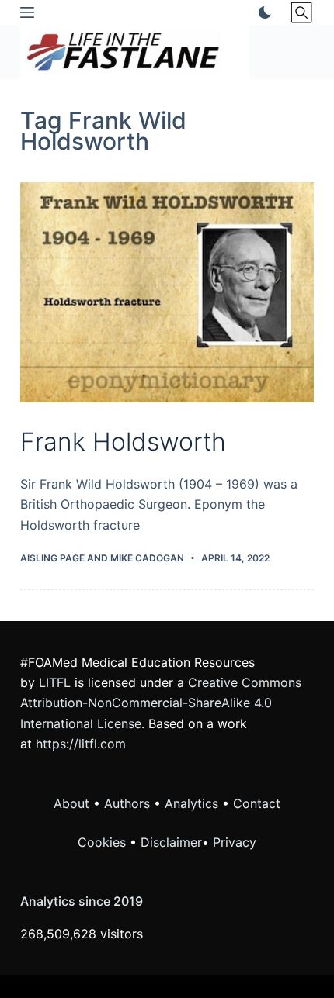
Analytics (191, 803)
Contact (256, 803)
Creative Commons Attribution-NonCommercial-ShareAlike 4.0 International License (160, 703)
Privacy (234, 842)
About (71, 803)
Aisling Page (52, 558)
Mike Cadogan (147, 558)
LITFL (55, 682)
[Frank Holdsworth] (167, 292)
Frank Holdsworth (123, 441)
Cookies (104, 842)
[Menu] (27, 12)
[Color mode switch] (261, 12)
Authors (127, 803)
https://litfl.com (81, 743)
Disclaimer (171, 842)
